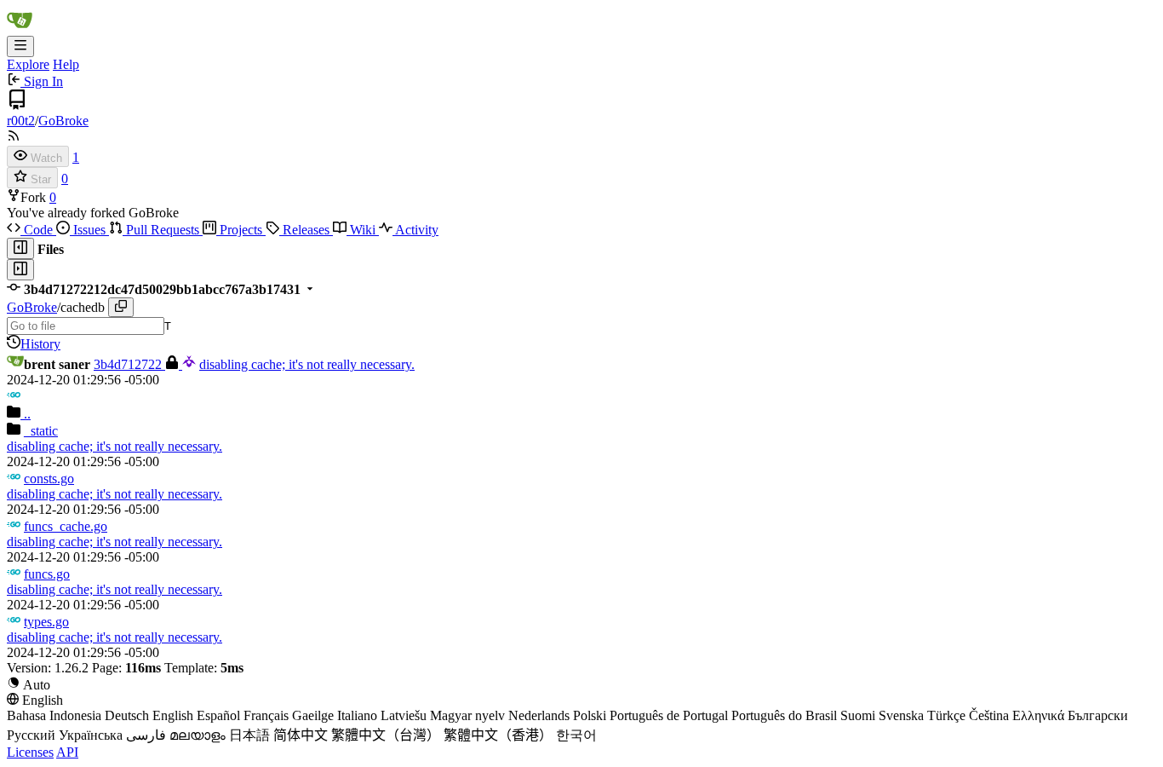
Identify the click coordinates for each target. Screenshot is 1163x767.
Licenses (30, 752)
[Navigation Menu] (20, 46)
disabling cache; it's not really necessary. (307, 364)
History (40, 344)
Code (38, 229)
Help (66, 64)
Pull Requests (163, 229)
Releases (306, 229)
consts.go (49, 478)
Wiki (363, 229)
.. (25, 414)
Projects (241, 229)
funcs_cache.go (65, 526)
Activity (415, 229)
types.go (46, 621)
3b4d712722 (129, 364)
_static (41, 431)
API (67, 752)
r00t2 (21, 120)
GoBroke (63, 120)
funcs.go (47, 574)
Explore (28, 64)
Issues (89, 229)
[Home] (19, 27)
